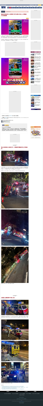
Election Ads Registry (21, 397)
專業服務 (19, 6)
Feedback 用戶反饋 (21, 394)
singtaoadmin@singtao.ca (21, 401)
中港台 (21, 7)
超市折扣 (37, 7)
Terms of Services (35, 393)
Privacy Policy (14, 393)
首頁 (8, 7)
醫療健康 (39, 6)
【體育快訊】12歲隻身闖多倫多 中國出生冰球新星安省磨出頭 (37, 67)
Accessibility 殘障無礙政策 (7, 393)
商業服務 (23, 6)
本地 (16, 7)
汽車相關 (29, 6)
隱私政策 (17, 393)
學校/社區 (33, 6)
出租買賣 (26, 6)
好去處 (26, 7)
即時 (10, 7)
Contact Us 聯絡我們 (22, 393)
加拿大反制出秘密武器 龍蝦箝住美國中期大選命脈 (37, 60)
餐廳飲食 (36, 6)
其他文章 (3, 11)
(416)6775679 (10, 115)
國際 (12, 7)
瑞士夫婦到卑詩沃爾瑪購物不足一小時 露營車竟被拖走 (37, 54)
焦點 (14, 7)
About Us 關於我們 (28, 393)
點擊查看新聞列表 (8, 11)
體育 (28, 7)
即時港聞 (3, 9)
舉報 (27, 18)
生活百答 (19, 7)
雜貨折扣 (40, 7)
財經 (30, 7)
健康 (32, 7)
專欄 (34, 7)
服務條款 (38, 393)
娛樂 (23, 7)
